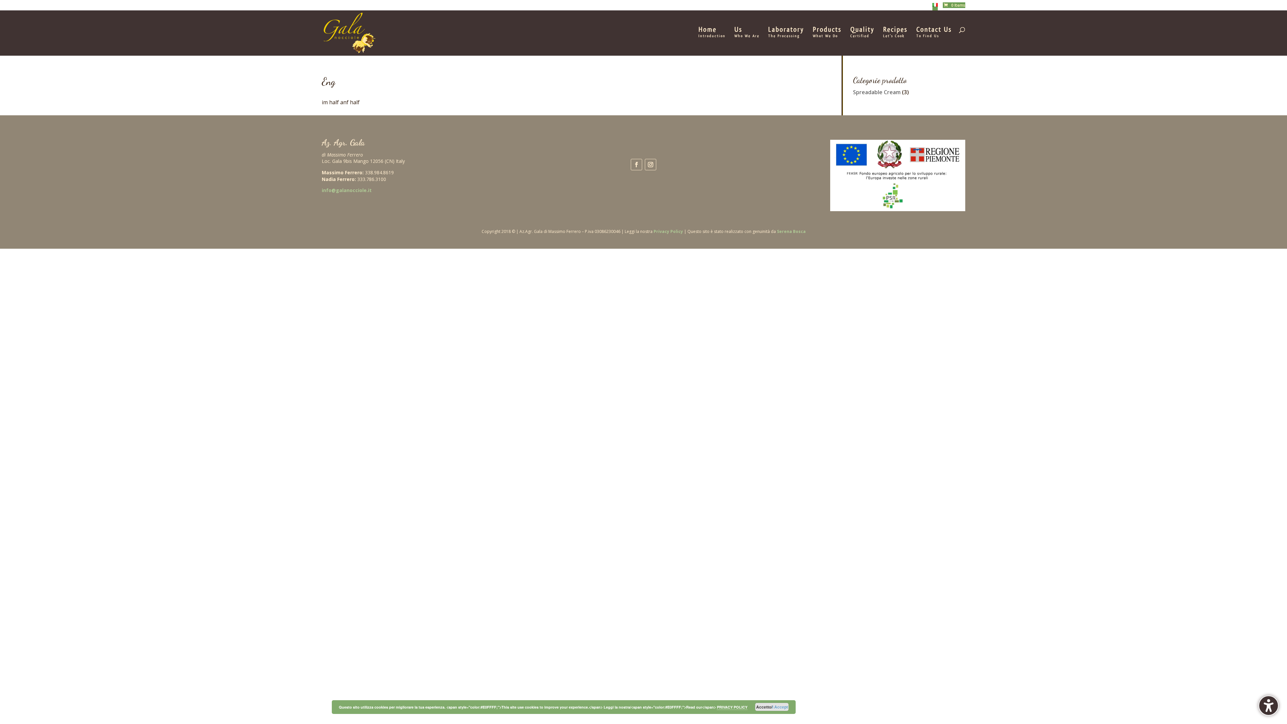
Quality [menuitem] (862, 32)
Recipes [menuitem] (895, 32)
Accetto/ (772, 707)
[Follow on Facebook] (636, 164)
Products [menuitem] (827, 32)
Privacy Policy (668, 231)
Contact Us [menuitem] (934, 32)
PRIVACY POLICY (732, 707)
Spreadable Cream (877, 92)
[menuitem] (935, 6)
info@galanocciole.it (347, 190)
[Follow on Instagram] (650, 164)
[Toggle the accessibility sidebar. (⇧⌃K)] (1269, 706)
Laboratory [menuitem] (786, 32)
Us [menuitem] (746, 32)
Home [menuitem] (712, 32)
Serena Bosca (791, 231)
